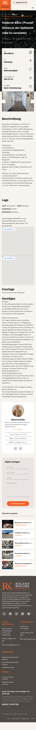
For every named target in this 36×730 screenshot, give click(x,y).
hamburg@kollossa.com (12, 645)
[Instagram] (16, 614)
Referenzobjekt (7, 43)
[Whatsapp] (4, 614)
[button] (3, 101)
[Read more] (21, 448)
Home (4, 14)
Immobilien (11, 14)
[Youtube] (29, 614)
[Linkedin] (10, 614)
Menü (33, 7)
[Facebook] (22, 614)
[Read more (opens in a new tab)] (20, 2)
